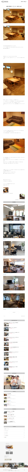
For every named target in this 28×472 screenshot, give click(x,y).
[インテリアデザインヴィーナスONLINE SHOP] (25, 1)
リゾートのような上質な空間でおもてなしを (8, 308)
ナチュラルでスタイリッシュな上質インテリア (8, 256)
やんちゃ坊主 (8, 397)
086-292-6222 (8, 453)
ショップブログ (10, 415)
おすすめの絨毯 (9, 393)
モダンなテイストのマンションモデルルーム (14, 337)
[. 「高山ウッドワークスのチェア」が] (7, 465)
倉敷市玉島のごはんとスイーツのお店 (13, 366)
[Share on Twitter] (23, 316)
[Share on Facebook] (21, 316)
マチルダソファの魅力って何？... (10, 414)
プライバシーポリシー (18, 470)
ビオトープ (8, 400)
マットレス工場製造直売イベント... (11, 421)
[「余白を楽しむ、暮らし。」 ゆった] (11, 465)
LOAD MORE (14, 312)
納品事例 (5, 437)
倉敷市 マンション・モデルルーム (13, 327)
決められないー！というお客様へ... (11, 411)
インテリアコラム (6, 430)
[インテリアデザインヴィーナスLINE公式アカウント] (21, 1)
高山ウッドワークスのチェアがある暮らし (7, 221)
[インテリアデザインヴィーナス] (5, 1)
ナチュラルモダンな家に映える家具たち (7, 291)
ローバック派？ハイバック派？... (10, 418)
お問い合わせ (11, 453)
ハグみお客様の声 (6, 435)
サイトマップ (13, 470)
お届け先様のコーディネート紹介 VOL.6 (8, 193)
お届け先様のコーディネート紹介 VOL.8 (19, 199)
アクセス (10, 470)
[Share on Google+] (24, 316)
